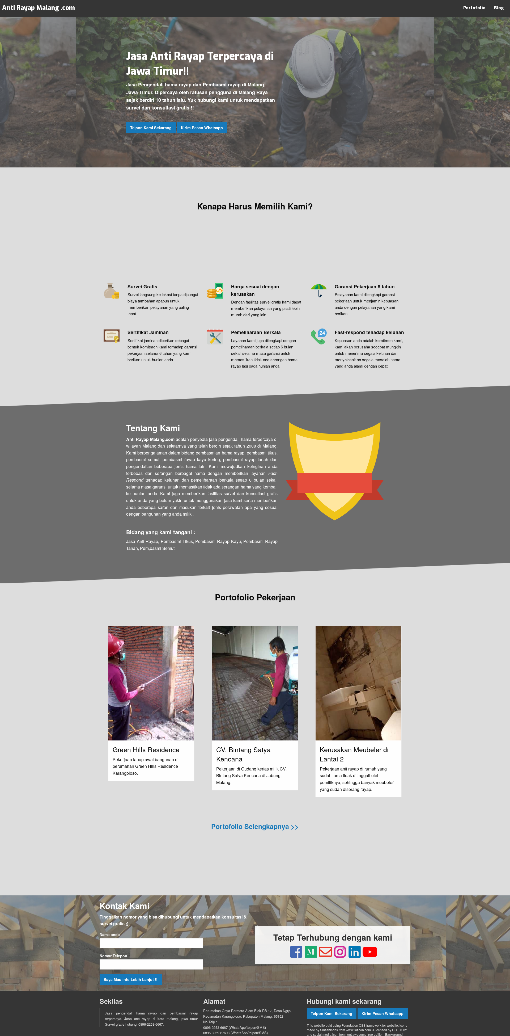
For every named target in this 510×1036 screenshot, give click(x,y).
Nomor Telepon (113, 955)
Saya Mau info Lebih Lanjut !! (131, 979)
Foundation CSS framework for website (370, 1025)
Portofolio (474, 8)
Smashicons (329, 1029)
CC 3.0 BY (399, 1029)
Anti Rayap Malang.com (150, 439)
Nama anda (110, 934)
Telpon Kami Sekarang (151, 127)
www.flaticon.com (358, 1029)
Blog (499, 8)
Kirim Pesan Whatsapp (202, 127)
